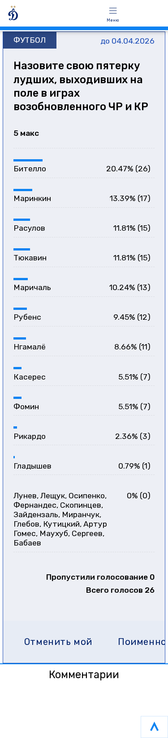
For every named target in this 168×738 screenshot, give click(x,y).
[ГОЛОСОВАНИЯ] (50, 15)
